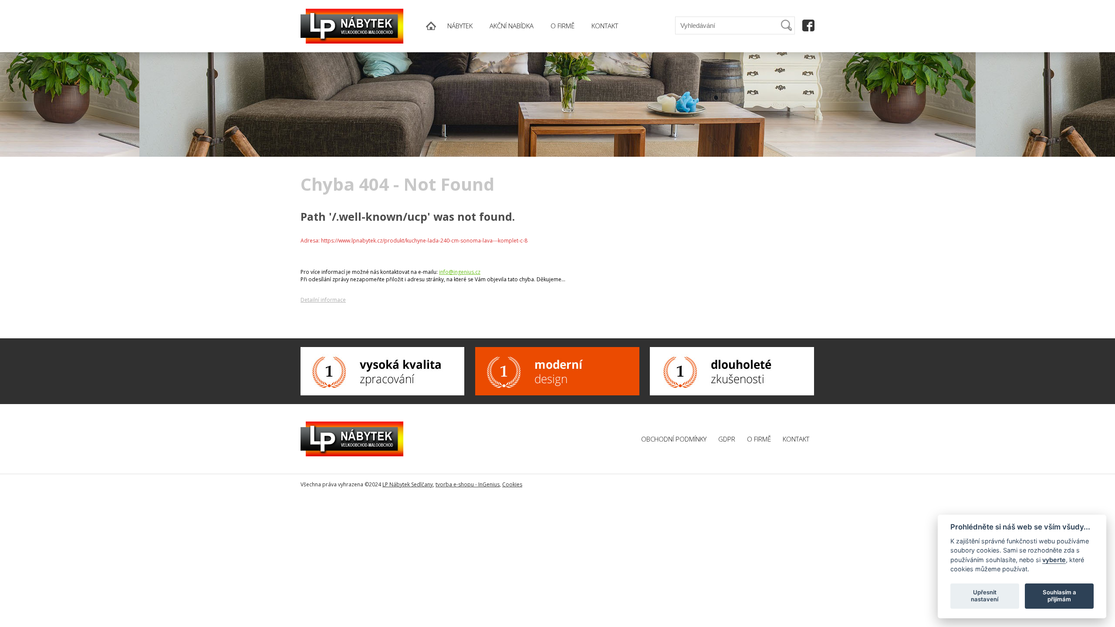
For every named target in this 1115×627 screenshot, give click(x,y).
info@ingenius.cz (459, 272)
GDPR (726, 439)
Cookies (512, 484)
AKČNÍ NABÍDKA (512, 25)
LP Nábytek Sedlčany (407, 484)
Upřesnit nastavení (984, 596)
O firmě (759, 439)
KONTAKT (604, 25)
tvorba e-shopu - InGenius (468, 484)
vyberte (1054, 559)
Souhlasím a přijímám (1059, 596)
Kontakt (796, 439)
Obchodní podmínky (673, 439)
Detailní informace (323, 299)
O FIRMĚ (562, 25)
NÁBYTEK (460, 25)
